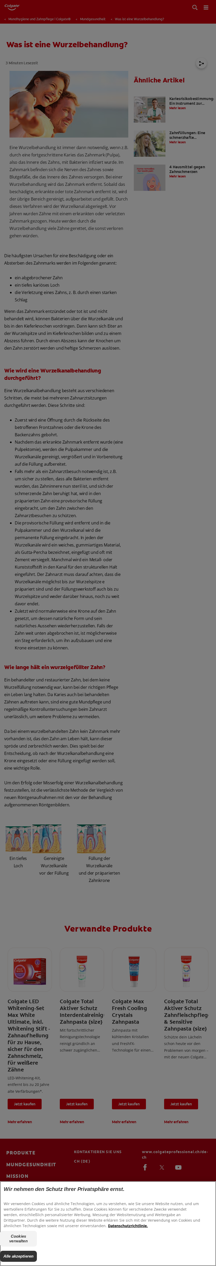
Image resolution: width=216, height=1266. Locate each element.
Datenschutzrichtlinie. (128, 1225)
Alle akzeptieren (18, 1256)
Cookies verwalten (18, 1238)
